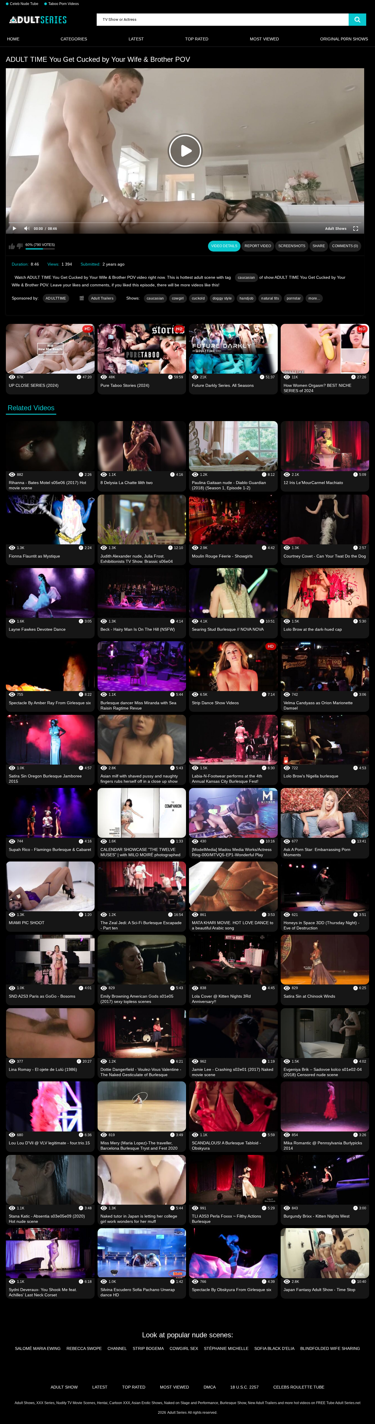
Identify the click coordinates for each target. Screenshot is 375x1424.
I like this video (12, 246)
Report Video (258, 246)
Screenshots (291, 246)
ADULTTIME (56, 298)
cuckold (198, 298)
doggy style (222, 298)
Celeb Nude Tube (24, 4)
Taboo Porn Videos (63, 4)
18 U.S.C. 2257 (244, 1387)
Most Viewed (264, 39)
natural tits (270, 298)
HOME (13, 39)
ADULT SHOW (64, 1387)
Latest (136, 39)
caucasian (246, 278)
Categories (74, 39)
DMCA (210, 1387)
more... (314, 298)
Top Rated (196, 39)
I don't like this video (19, 246)
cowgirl (178, 298)
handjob (246, 298)
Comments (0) (345, 246)
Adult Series (177, 1413)
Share (319, 246)
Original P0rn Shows (344, 39)
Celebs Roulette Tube (298, 1387)
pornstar (294, 298)
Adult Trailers (102, 298)
